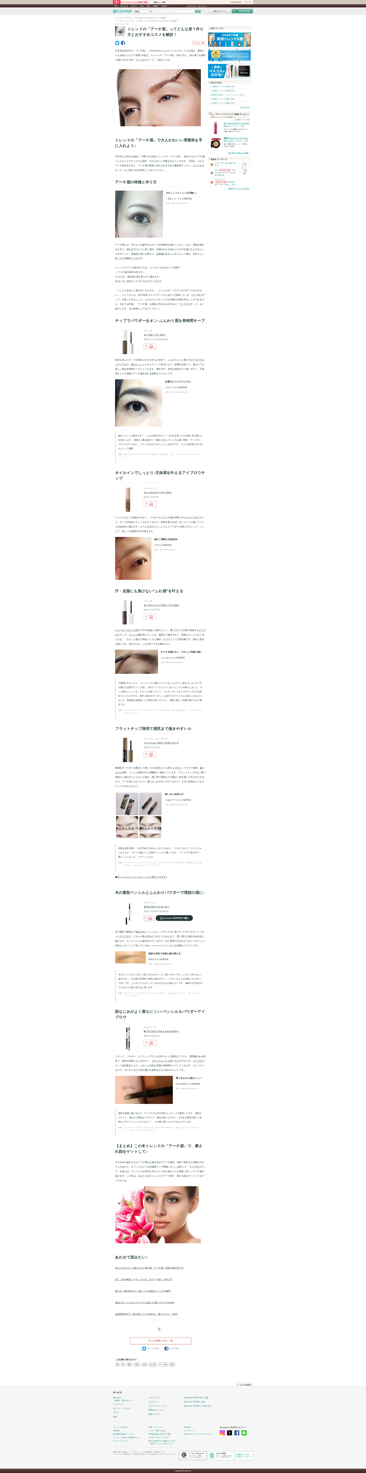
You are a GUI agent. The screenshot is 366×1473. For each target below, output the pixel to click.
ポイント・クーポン (122, 1408)
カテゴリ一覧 (191, 6)
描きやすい (141, 932)
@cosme (123, 1398)
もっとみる (244, 107)
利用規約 (116, 1431)
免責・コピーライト (156, 1427)
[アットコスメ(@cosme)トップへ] (122, 12)
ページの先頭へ (246, 1385)
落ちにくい (137, 364)
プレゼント (154, 1402)
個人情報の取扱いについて (123, 1434)
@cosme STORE (195, 1402)
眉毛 (172, 1364)
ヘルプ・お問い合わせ (157, 1431)
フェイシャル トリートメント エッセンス (225, 172)
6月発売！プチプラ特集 (220, 99)
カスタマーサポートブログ (159, 1437)
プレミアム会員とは (120, 1427)
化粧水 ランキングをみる (238, 188)
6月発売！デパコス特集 (220, 103)
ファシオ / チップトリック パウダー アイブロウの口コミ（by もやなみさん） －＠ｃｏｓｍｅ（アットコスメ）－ (163, 711)
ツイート (153, 1348)
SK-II (216, 170)
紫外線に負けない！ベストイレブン (225, 95)
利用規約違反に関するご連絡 (160, 1434)
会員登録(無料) (236, 2)
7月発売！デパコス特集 (220, 87)
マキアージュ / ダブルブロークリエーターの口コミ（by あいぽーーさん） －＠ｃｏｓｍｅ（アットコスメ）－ (161, 994)
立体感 (159, 254)
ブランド (134, 6)
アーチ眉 (163, 1364)
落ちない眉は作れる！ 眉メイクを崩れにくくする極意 (143, 1291)
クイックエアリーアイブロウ (158, 492)
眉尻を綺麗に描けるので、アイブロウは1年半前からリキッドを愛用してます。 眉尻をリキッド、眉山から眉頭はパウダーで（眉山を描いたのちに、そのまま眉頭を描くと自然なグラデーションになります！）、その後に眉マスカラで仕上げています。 (160, 1117)
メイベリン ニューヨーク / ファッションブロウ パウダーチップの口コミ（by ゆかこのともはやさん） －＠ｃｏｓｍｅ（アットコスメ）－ (163, 864)
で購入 (176, 918)
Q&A (148, 6)
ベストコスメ (202, 6)
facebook (236, 1432)
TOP (116, 6)
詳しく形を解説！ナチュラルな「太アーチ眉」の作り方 (143, 1279)
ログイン (248, 2)
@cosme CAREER (198, 1406)
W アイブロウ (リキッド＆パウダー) (161, 1031)
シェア (174, 1348)
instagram (222, 1432)
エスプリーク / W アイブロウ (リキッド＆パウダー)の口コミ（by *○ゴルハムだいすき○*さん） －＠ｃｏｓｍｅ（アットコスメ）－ (161, 1128)
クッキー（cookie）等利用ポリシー (126, 1437)
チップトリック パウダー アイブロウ (161, 605)
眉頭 (137, 1364)
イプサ (217, 163)
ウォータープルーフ (125, 630)
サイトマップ (189, 1431)
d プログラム (220, 180)
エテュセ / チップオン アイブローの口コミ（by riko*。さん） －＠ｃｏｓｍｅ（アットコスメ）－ (162, 455)
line (244, 1432)
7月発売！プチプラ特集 (220, 91)
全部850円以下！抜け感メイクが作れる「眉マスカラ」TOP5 (146, 1314)
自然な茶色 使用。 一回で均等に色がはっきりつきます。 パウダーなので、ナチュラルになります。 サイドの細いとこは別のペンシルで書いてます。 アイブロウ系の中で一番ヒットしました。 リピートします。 (159, 852)
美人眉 (152, 1364)
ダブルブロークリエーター (156, 907)
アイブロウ (141, 60)
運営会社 (187, 1427)
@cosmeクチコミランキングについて (198, 1434)
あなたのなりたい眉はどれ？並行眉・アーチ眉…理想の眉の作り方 (149, 1268)
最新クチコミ (155, 1414)
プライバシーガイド (120, 1441)
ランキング (124, 6)
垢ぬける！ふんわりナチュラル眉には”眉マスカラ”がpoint (144, 1302)
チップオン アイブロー (155, 335)
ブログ (142, 6)
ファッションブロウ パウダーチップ (161, 743)
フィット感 (134, 635)
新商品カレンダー (157, 1410)
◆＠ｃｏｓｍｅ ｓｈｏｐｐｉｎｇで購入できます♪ (141, 877)
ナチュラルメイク (161, 1061)
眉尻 (129, 1364)
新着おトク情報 (160, 2)
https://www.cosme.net (179, 203)
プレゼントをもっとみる (238, 153)
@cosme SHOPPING (197, 1397)
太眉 (144, 1364)
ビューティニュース (158, 1406)
